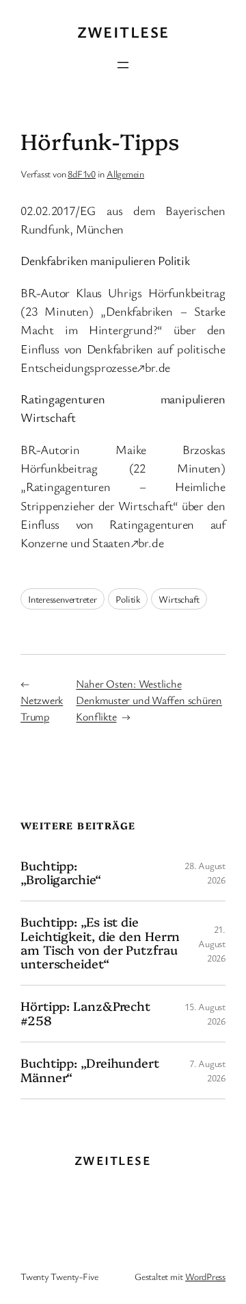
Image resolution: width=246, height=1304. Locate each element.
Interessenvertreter (62, 598)
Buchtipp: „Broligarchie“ (60, 873)
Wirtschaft (179, 598)
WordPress (205, 1276)
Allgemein (125, 173)
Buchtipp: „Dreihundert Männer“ (89, 1070)
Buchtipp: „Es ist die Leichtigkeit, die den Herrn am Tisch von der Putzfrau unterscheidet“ (100, 943)
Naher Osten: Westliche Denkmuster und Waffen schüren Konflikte (149, 700)
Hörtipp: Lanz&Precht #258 (85, 1013)
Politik (127, 598)
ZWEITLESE (123, 31)
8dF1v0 (82, 173)
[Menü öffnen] (123, 65)
